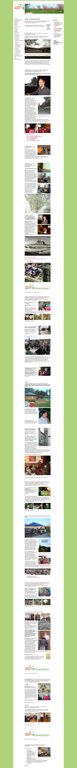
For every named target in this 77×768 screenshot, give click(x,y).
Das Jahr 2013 (16, 54)
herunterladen (36, 292)
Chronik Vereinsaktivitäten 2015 (19, 41)
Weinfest (15, 27)
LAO (40, 71)
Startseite (15, 18)
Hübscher (37, 658)
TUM (40, 70)
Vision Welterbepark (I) (33, 137)
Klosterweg (17, 47)
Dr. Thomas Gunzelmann (31, 164)
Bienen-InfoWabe (18, 51)
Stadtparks (16, 31)
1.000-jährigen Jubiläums (33, 541)
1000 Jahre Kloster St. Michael (34, 135)
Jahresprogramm (28, 22)
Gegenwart (31, 261)
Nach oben (26, 765)
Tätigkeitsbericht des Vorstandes (30, 756)
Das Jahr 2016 (16, 38)
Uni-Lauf (15, 33)
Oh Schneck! (56, 33)
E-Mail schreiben (56, 44)
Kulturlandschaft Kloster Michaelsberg (19, 45)
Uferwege (16, 30)
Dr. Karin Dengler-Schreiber (38, 679)
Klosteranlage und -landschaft (34, 140)
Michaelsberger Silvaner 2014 (40, 565)
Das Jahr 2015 (16, 39)
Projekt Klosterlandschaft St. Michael (35, 136)
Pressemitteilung (32, 139)
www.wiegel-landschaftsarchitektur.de (30, 257)
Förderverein (16, 22)
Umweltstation (17, 50)
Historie (30, 260)
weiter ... (55, 26)
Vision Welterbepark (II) (33, 138)
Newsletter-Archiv (17, 34)
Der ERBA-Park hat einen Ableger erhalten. (58, 22)
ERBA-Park (16, 24)
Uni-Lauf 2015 (17, 52)
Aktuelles (15, 23)
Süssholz (15, 25)
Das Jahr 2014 (16, 53)
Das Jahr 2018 (16, 35)
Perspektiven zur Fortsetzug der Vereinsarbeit (35, 762)
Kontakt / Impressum (17, 59)
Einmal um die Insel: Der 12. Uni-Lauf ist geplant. (58, 28)
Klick (35, 60)
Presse (15, 58)
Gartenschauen (16, 32)
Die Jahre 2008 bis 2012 (18, 55)
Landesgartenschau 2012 (18, 19)
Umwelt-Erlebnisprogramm (35, 297)
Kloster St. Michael (17, 26)
